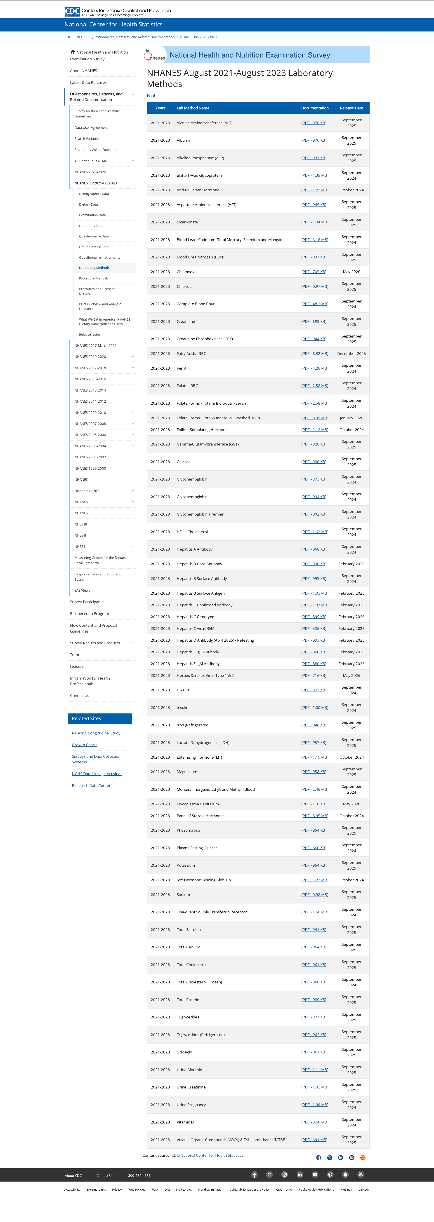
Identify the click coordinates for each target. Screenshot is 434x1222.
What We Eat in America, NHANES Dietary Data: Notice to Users (104, 321)
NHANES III (83, 479)
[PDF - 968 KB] (313, 549)
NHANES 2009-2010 (90, 412)
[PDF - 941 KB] (313, 929)
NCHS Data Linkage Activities (97, 773)
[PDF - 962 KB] (313, 1034)
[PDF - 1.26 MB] (314, 368)
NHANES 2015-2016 (90, 379)
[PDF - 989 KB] (313, 999)
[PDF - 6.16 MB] (314, 239)
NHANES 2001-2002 (90, 457)
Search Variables (87, 138)
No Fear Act (184, 1189)
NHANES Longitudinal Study (96, 733)
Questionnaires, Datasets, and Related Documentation (133, 37)
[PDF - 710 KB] (313, 804)
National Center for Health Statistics (113, 24)
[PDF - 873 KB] (313, 479)
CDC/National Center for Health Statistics (207, 1155)
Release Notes (90, 334)
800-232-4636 (139, 1175)
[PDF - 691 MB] (314, 1139)
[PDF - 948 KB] (313, 724)
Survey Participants (87, 601)
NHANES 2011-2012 (90, 401)
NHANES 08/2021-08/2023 (201, 37)
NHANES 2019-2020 (90, 356)
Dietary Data (88, 204)
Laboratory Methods (94, 267)
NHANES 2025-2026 (90, 172)
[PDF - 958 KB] (313, 771)
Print (151, 95)
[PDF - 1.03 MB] (314, 593)
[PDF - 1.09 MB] (314, 1104)
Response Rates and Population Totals (99, 577)
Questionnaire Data (94, 236)
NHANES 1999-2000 (90, 468)
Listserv (77, 666)
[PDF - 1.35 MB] (314, 175)
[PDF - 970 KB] (313, 140)
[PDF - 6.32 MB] (314, 353)
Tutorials (77, 654)
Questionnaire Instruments (99, 257)
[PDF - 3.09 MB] (314, 417)
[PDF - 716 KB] (313, 675)
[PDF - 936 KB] (313, 461)
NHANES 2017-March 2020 (96, 345)
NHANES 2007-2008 (90, 423)
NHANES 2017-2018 (90, 368)
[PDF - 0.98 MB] (314, 894)
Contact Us (79, 695)
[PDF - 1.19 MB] (314, 757)
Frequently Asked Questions (96, 149)
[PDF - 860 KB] (313, 651)
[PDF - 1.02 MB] (314, 1087)
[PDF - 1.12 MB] (314, 429)
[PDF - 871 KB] (313, 1017)
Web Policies (136, 1189)
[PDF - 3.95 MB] (314, 815)
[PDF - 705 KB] (313, 271)
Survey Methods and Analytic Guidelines (97, 113)
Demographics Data (94, 194)
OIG (167, 1189)
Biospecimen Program (89, 613)
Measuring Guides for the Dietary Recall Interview (100, 560)
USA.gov (364, 1189)
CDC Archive (284, 1189)
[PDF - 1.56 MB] (314, 912)
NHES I (80, 546)
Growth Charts (84, 744)
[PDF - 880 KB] (313, 663)
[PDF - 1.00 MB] (314, 707)
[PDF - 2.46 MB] (314, 789)
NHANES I (82, 513)
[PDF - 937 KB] (313, 157)
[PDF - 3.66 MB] (314, 1122)
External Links (96, 1189)
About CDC (73, 1175)
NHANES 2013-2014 (90, 390)
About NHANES (83, 70)
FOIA (154, 1189)
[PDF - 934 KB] (313, 496)
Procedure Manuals (94, 278)
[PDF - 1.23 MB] (314, 189)
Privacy (117, 1189)
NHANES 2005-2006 (90, 434)
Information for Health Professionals (90, 681)
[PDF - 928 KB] (313, 444)
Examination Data (92, 215)
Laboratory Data (91, 225)
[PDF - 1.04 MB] (314, 222)
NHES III (81, 524)
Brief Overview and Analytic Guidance (100, 306)
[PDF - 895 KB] (313, 616)
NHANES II (82, 502)
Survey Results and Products (95, 642)
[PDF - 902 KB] (313, 514)
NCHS (80, 37)
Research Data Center (91, 785)
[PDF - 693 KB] (313, 321)
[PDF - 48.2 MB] (314, 303)
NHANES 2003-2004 (90, 446)
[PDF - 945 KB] (313, 204)
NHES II (80, 535)
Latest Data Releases (88, 82)
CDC (67, 37)
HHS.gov (346, 1189)
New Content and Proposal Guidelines (93, 628)
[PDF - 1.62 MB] (314, 531)
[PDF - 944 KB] (313, 338)
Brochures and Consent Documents (97, 291)
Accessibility (72, 1189)
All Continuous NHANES (93, 161)
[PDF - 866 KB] (313, 982)
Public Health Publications (316, 1189)
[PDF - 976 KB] (313, 122)
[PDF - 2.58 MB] (314, 385)
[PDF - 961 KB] (313, 964)
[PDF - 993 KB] (313, 578)
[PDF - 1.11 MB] (314, 1069)
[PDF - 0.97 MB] (314, 286)
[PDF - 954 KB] (313, 830)
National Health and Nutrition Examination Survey (99, 55)
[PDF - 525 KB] (313, 628)
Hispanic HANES (87, 490)
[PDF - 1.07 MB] (314, 604)
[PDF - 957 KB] (313, 742)
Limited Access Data (94, 247)
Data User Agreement (91, 127)
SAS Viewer (83, 590)
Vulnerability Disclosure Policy (250, 1189)
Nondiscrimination (210, 1189)
